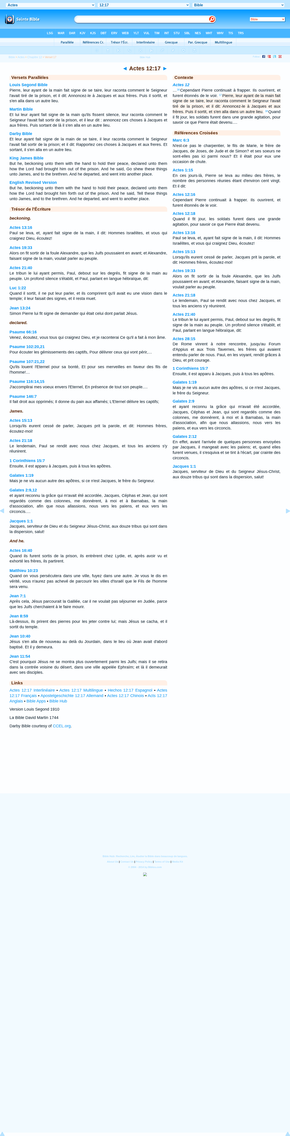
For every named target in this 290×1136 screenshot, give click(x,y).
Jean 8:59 (19, 616)
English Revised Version (33, 182)
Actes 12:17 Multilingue (81, 690)
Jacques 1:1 (21, 521)
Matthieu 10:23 (24, 570)
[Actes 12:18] (284, 521)
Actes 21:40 (21, 268)
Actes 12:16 (184, 194)
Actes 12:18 (184, 213)
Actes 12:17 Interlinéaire (32, 690)
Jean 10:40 (20, 636)
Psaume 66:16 (23, 332)
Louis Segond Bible (29, 85)
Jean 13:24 (20, 308)
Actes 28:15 (184, 339)
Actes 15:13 (21, 420)
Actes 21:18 (21, 440)
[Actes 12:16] (5, 521)
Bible (12, 57)
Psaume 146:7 (23, 396)
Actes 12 (181, 85)
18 (266, 111)
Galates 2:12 (185, 436)
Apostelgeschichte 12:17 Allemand (72, 695)
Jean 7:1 (18, 596)
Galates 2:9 (183, 401)
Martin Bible (21, 109)
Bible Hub (58, 701)
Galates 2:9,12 (23, 490)
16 (178, 89)
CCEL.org (62, 726)
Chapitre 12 (34, 57)
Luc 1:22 (18, 288)
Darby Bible (21, 133)
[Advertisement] (145, 765)
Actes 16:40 (21, 550)
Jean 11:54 (20, 656)
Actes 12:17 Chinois (125, 695)
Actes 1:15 (183, 170)
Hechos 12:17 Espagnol (130, 690)
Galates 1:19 (22, 475)
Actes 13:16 (21, 227)
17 (220, 95)
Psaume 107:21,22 (27, 361)
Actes (21, 57)
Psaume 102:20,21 (27, 346)
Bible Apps (36, 701)
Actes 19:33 (21, 247)
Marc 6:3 (181, 140)
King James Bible (27, 158)
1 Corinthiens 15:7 (27, 460)
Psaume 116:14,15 (27, 381)
